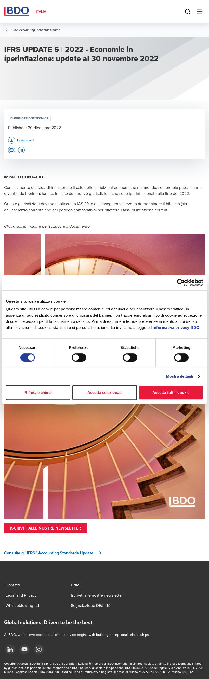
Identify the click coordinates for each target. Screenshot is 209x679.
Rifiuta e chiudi (38, 392)
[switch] (79, 357)
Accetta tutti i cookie (170, 392)
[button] (45, 528)
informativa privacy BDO (176, 327)
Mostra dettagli (179, 376)
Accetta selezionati (104, 392)
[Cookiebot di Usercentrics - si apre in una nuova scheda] (181, 282)
